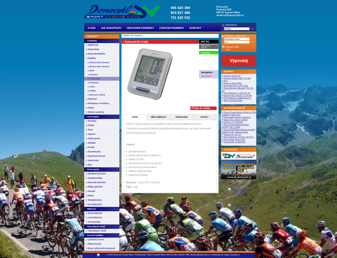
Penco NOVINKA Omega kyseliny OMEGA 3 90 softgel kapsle (238, 130)
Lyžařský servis (96, 239)
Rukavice (94, 74)
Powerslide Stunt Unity (234, 139)
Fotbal (91, 125)
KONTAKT (195, 28)
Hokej (91, 195)
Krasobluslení (95, 204)
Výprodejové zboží (97, 231)
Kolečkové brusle (96, 156)
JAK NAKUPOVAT (111, 28)
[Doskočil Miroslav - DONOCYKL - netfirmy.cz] (239, 196)
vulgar (226, 255)
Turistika (92, 121)
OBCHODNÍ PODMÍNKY (140, 28)
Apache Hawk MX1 (232, 83)
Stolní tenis (93, 160)
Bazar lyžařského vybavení (101, 248)
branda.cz (235, 255)
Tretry (92, 87)
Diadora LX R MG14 (233, 122)
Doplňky (92, 58)
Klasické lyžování (96, 182)
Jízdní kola (93, 45)
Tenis (90, 129)
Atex (225, 81)
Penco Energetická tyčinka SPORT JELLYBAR (235, 126)
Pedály (93, 91)
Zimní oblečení (95, 213)
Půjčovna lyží (94, 244)
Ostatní (91, 191)
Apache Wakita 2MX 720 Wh (237, 78)
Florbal (91, 147)
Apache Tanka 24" (232, 76)
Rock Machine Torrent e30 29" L (239, 137)
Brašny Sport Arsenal (99, 66)
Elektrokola (93, 49)
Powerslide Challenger (235, 142)
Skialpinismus (95, 200)
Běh (90, 165)
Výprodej (239, 60)
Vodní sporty (94, 138)
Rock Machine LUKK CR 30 (237, 93)
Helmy (91, 108)
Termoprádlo (94, 222)
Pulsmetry (94, 83)
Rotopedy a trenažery (98, 103)
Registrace (241, 36)
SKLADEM (206, 76)
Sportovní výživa (97, 95)
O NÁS (91, 28)
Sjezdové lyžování (97, 173)
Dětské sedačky (96, 112)
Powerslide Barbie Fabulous (237, 117)
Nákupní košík (232, 47)
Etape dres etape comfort (235, 120)
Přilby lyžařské (95, 187)
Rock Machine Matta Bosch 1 (237, 98)
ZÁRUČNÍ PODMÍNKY (171, 28)
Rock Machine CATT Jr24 (236, 86)
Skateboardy (94, 151)
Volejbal (91, 143)
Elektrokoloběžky (96, 54)
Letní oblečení (95, 217)
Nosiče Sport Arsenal (99, 62)
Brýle (92, 70)
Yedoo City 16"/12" (232, 134)
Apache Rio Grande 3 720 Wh (237, 95)
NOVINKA (206, 53)
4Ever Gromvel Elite (233, 100)
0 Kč (228, 50)
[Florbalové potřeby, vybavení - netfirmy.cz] (239, 207)
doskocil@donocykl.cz (230, 15)
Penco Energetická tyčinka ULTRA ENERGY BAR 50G (239, 113)
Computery (95, 79)
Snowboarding (95, 178)
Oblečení (92, 99)
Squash (91, 134)
